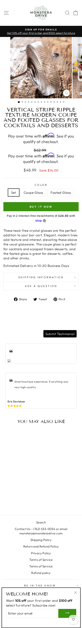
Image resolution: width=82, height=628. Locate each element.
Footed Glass (61, 192)
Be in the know (40, 585)
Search (41, 522)
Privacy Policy (41, 553)
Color (41, 184)
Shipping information (41, 277)
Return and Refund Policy (41, 546)
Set (13, 192)
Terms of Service (41, 560)
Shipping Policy (41, 540)
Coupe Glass (33, 192)
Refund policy (41, 573)
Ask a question (41, 286)
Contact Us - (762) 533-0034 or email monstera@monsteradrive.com (41, 531)
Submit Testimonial (60, 334)
